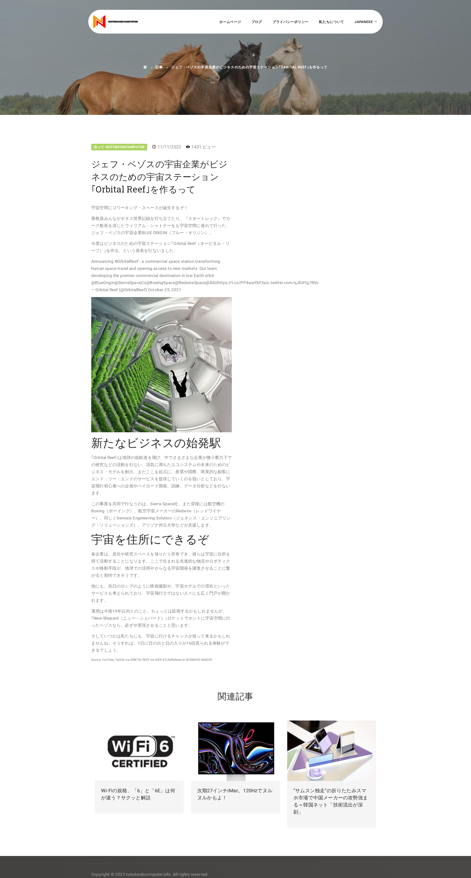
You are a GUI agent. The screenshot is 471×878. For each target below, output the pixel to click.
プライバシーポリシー (291, 22)
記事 (159, 67)
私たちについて (331, 22)
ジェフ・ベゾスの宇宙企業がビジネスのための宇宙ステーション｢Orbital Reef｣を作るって (249, 67)
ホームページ (230, 22)
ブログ (256, 22)
